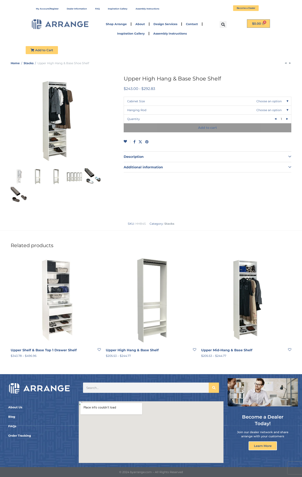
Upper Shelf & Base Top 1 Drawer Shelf (44, 350)
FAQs (12, 426)
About (140, 24)
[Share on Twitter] (140, 142)
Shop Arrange (116, 24)
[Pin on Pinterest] (147, 142)
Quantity (133, 119)
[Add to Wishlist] (127, 141)
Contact (192, 24)
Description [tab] (134, 157)
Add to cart (207, 128)
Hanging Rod (136, 110)
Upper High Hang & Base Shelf (132, 350)
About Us (15, 407)
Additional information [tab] (143, 167)
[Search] (214, 388)
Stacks (28, 63)
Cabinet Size (136, 101)
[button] (223, 24)
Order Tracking (19, 435)
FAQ (97, 9)
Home (15, 63)
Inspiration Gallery (117, 9)
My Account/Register (47, 9)
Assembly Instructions (147, 9)
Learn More (263, 446)
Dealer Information (77, 9)
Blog (11, 417)
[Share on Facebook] (134, 142)
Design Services (165, 24)
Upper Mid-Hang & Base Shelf (226, 350)
